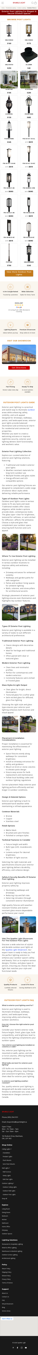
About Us (5, 1293)
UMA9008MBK (29, 262)
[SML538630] (29, 30)
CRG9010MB (29, 114)
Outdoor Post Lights (9, 1194)
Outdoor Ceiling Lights (10, 1187)
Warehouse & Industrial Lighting (12, 1251)
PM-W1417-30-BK (9, 163)
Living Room (6, 1209)
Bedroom (5, 1216)
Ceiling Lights (6, 1149)
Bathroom (5, 1223)
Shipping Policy (6, 1272)
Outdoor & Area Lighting (9, 1255)
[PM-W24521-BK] (9, 178)
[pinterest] (13, 1348)
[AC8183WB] (29, 79)
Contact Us (5, 1297)
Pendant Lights (7, 1156)
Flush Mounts (7, 1160)
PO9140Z (9, 262)
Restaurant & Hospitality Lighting (12, 1244)
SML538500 (9, 40)
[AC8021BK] (9, 79)
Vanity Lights (7, 1175)
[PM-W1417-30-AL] (29, 129)
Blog (3, 1307)
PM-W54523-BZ (9, 237)
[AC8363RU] (9, 104)
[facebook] (17, 1348)
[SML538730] (9, 55)
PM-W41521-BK (9, 213)
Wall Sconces (7, 1172)
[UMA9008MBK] (29, 252)
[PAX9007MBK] (9, 129)
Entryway (5, 1230)
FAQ (3, 1300)
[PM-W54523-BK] (29, 203)
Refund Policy (6, 1276)
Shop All (4, 1198)
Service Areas (6, 1311)
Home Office (6, 1226)
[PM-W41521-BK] (9, 203)
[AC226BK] (29, 55)
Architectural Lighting (8, 1258)
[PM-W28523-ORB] (29, 178)
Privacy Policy (6, 1279)
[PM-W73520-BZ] (29, 228)
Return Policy (6, 1269)
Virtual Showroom (7, 1304)
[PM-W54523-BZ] (9, 228)
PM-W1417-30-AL (29, 139)
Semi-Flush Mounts (9, 1164)
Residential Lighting (11, 7)
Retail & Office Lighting (9, 1248)
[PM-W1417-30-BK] (9, 154)
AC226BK (29, 65)
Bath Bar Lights (8, 1179)
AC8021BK (9, 89)
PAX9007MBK (9, 139)
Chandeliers (6, 1153)
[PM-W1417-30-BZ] (29, 154)
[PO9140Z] (9, 252)
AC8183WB (29, 89)
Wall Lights (5, 1168)
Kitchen (4, 1219)
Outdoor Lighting (21, 7)
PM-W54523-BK (28, 213)
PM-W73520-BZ (28, 237)
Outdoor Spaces (7, 1234)
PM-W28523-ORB (29, 188)
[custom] (21, 1348)
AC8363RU (9, 114)
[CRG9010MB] (29, 104)
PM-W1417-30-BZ (29, 163)
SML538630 (29, 40)
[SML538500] (9, 30)
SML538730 (9, 65)
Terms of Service (7, 1283)
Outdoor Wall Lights (9, 1191)
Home (3, 7)
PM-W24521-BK (9, 188)
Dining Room (6, 1212)
